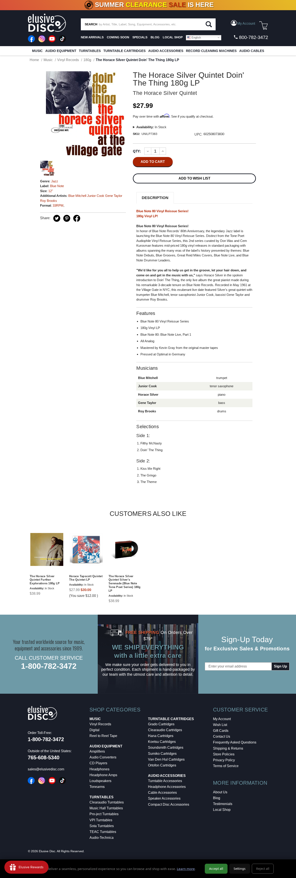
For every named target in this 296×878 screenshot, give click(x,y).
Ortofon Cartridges (162, 765)
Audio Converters (102, 757)
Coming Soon (118, 37)
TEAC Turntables (102, 832)
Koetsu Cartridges (162, 742)
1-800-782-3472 (48, 666)
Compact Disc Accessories (168, 804)
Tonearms (97, 787)
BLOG (155, 37)
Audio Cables (251, 51)
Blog (216, 798)
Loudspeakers (100, 781)
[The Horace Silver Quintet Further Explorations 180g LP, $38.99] (46, 549)
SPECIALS (139, 37)
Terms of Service (226, 766)
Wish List (220, 725)
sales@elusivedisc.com (46, 769)
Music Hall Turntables (106, 808)
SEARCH (91, 24)
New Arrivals (92, 37)
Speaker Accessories (164, 798)
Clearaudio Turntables (106, 802)
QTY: (137, 151)
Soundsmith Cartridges (165, 747)
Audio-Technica (101, 837)
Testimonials (222, 804)
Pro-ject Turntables (104, 814)
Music (37, 51)
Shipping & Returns (228, 748)
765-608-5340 (43, 757)
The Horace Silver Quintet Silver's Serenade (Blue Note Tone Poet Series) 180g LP (125, 584)
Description (155, 198)
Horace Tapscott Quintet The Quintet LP (85, 578)
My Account (222, 719)
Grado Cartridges (161, 724)
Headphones (99, 769)
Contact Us (221, 736)
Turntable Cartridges (124, 51)
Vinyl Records (100, 724)
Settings (240, 869)
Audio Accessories (165, 51)
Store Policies (223, 754)
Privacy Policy (224, 760)
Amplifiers (97, 751)
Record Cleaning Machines (211, 51)
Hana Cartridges (160, 736)
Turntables (90, 51)
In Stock (151, 127)
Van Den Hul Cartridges (166, 759)
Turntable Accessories (165, 781)
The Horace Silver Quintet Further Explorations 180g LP (45, 580)
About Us (220, 792)
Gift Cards (220, 730)
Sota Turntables (101, 826)
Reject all (262, 869)
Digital (94, 730)
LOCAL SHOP (173, 37)
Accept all (216, 869)
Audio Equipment (60, 51)
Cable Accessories (162, 792)
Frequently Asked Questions (234, 742)
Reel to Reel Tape (103, 736)
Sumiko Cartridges (162, 753)
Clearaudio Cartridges (165, 730)
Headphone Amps (103, 775)
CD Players (98, 763)
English (196, 37)
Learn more (186, 869)
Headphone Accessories (167, 787)
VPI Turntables (100, 820)
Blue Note (57, 186)
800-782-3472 (253, 37)
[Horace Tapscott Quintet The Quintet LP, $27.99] (86, 549)
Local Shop (222, 810)
